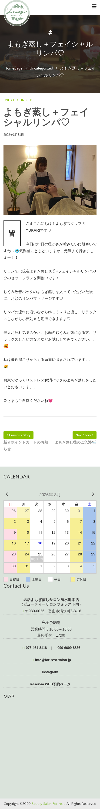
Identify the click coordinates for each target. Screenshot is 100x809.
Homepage (13, 68)
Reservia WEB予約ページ (50, 684)
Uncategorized (41, 68)
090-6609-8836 (68, 648)
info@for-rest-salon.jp (52, 660)
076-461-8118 (36, 648)
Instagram (50, 672)
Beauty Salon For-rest (48, 804)
